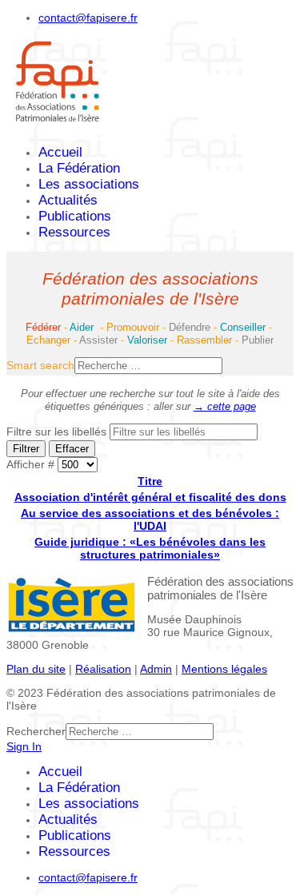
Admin (156, 668)
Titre (150, 481)
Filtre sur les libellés (58, 431)
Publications (74, 216)
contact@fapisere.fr (88, 17)
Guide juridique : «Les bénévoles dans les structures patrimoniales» (150, 548)
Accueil (60, 152)
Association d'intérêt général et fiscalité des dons (150, 497)
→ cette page (225, 406)
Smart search (40, 365)
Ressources (74, 232)
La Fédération (79, 168)
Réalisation (103, 668)
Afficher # (32, 464)
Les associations (88, 184)
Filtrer (26, 449)
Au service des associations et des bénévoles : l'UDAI (150, 519)
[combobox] (148, 365)
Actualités (68, 200)
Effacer (72, 449)
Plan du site (36, 668)
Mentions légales (224, 668)
